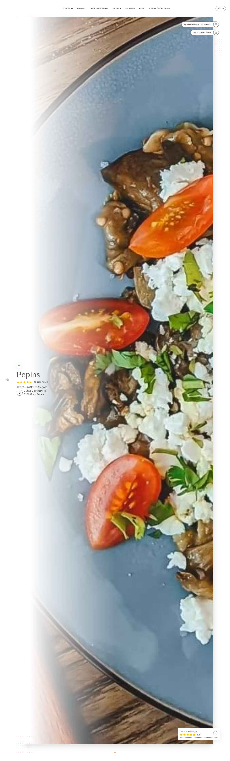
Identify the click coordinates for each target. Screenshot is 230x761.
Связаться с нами (160, 8)
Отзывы (130, 8)
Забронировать (98, 8)
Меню (142, 8)
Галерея (116, 8)
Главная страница (74, 8)
